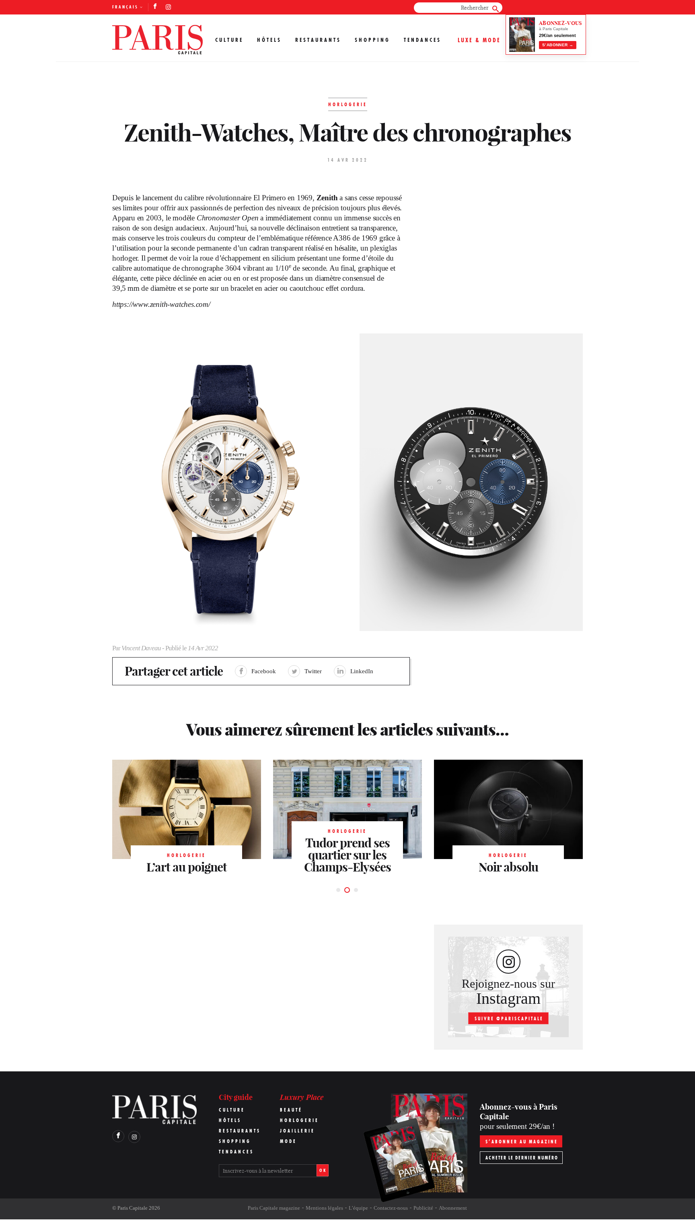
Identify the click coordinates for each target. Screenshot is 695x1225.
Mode (288, 1141)
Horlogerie (299, 1120)
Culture (229, 39)
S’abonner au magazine (521, 1142)
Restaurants (318, 39)
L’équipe (358, 1208)
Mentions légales (324, 1208)
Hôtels (269, 39)
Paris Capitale (132, 1208)
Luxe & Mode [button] (479, 40)
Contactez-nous (391, 1208)
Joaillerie (297, 1131)
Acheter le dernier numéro (521, 1158)
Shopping (372, 39)
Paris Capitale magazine (274, 1208)
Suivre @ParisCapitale (509, 1018)
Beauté (291, 1110)
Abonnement (453, 1208)
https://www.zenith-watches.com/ (161, 304)
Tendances (422, 39)
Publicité (423, 1208)
